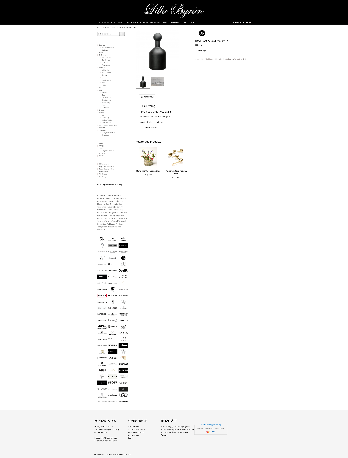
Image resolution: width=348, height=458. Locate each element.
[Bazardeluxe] (112, 246)
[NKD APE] (123, 340)
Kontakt (194, 22)
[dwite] (102, 278)
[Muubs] (112, 334)
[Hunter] (102, 297)
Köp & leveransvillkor (107, 166)
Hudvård (105, 50)
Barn (101, 52)
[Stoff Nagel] (112, 384)
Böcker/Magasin (108, 72)
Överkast (101, 230)
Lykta (99, 215)
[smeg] (123, 371)
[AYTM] (102, 246)
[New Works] (102, 340)
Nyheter (105, 22)
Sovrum (102, 127)
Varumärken (155, 22)
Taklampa (111, 224)
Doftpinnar (119, 201)
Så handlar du (104, 164)
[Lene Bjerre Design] (112, 315)
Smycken (101, 221)
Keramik (120, 207)
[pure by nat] (112, 359)
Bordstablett (102, 201)
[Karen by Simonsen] (102, 303)
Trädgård (102, 130)
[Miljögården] (123, 328)
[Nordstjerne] (102, 347)
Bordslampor (107, 57)
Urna (115, 227)
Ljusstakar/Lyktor (108, 80)
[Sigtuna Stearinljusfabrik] (112, 365)
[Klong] (112, 309)
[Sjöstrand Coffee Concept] (123, 365)
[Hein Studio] (102, 290)
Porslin (104, 105)
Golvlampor (106, 60)
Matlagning (106, 103)
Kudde (106, 209)
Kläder (100, 209)
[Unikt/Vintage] (102, 403)
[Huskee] (112, 297)
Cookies (102, 156)
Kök (100, 90)
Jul (100, 87)
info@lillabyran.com (108, 438)
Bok (113, 198)
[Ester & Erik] (102, 284)
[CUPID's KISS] (102, 272)
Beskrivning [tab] (148, 97)
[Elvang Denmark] (112, 278)
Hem (98, 22)
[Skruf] (102, 371)
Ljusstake (123, 212)
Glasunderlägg (116, 204)
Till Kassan (103, 174)
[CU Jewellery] (123, 265)
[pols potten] (102, 359)
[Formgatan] (112, 284)
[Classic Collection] (112, 265)
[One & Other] (112, 353)
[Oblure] (123, 347)
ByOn (245, 59)
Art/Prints (105, 70)
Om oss (186, 22)
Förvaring (105, 117)
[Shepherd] (102, 365)
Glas (103, 95)
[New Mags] (123, 334)
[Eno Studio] (123, 278)
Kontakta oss (104, 171)
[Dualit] (123, 271)
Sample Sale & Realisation (137, 22)
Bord (103, 115)
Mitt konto (176, 22)
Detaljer (219, 59)
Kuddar (104, 75)
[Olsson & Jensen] (102, 353)
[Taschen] (123, 384)
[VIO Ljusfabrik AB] (112, 403)
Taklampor (106, 62)
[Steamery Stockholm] (123, 378)
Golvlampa (101, 207)
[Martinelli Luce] (102, 328)
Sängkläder (102, 224)
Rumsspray (118, 218)
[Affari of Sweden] (112, 240)
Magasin (105, 215)
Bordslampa (121, 198)
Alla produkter (118, 22)
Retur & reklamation (106, 169)
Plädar (104, 85)
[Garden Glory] (123, 284)
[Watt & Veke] (123, 403)
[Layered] (102, 315)
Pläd (105, 218)
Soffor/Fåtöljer (107, 120)
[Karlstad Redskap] (112, 303)
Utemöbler (106, 135)
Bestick (104, 92)
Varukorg (102, 176)
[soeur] (112, 378)
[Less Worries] (102, 322)
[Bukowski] (112, 259)
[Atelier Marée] (123, 240)
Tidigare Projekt (108, 151)
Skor (125, 218)
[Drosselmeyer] (112, 271)
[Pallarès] (123, 353)
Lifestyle (102, 110)
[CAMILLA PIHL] (102, 265)
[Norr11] (112, 347)
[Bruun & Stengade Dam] (112, 253)
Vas (119, 227)
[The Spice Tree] (123, 390)
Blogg (101, 146)
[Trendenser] (112, 396)
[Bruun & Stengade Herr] (123, 253)
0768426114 (113, 441)
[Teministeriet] (112, 390)
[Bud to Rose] (102, 259)
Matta (121, 215)
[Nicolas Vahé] (112, 340)
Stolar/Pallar (106, 122)
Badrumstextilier (108, 47)
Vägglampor (106, 65)
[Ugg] (123, 396)
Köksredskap (106, 97)
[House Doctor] (123, 290)
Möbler (102, 112)
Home (99, 27)
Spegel (115, 221)
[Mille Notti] (102, 334)
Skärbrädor (106, 108)
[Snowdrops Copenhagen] (102, 378)
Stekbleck (122, 221)
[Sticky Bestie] (102, 384)
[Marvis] (112, 328)
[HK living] (112, 290)
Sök (122, 34)
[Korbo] (123, 309)
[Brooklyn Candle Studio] (102, 253)
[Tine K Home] (102, 396)
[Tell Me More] (102, 390)
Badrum (102, 45)
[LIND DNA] (123, 322)
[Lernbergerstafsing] (123, 315)
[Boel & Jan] (123, 246)
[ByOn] (123, 259)
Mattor (104, 82)
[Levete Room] (112, 322)
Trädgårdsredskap (108, 132)
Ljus (103, 77)
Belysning (102, 55)
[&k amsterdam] (102, 240)
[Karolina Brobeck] (123, 303)
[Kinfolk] (102, 309)
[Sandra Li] (123, 359)
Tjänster (166, 22)
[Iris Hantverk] (123, 297)
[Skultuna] (112, 371)
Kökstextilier (106, 100)
